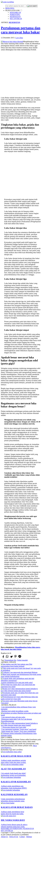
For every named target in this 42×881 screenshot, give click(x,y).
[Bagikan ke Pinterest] (15, 658)
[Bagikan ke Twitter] (11, 658)
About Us (4, 837)
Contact (22, 837)
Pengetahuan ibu (10, 660)
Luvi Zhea (19, 38)
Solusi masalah (22, 660)
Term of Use (13, 837)
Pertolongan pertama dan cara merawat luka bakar (20, 30)
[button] (21, 10)
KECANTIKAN (16, 19)
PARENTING (15, 14)
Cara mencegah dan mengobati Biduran (23, 672)
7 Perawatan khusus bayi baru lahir (13, 727)
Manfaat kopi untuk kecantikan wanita (14, 711)
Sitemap (29, 837)
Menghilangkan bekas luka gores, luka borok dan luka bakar (20, 648)
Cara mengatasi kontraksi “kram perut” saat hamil (18, 729)
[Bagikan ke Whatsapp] (7, 658)
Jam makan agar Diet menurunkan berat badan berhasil (16, 665)
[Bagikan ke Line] (20, 658)
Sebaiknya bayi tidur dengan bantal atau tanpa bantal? (19, 690)
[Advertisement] (21, 74)
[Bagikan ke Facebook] (3, 658)
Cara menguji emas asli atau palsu (13, 717)
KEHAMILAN (15, 12)
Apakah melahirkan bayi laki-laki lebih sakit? (17, 682)
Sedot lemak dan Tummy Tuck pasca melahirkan (18, 731)
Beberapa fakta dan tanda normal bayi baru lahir (19, 698)
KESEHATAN (15, 17)
